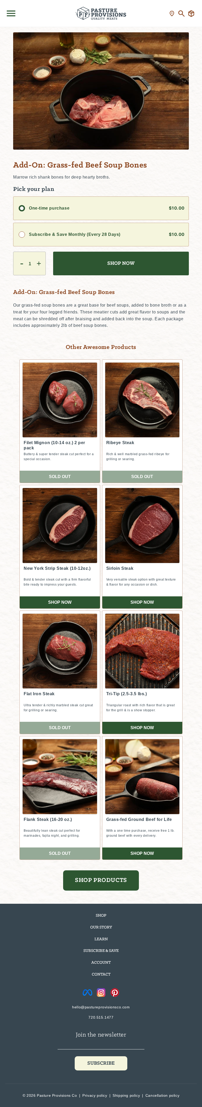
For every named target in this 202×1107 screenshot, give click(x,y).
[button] (11, 13)
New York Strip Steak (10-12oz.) (57, 568)
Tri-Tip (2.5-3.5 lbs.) (126, 694)
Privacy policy (94, 1095)
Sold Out (60, 476)
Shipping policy (126, 1095)
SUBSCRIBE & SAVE (101, 951)
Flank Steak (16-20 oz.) (48, 819)
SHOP (101, 915)
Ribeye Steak (120, 442)
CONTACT (101, 974)
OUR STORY (101, 927)
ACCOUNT (101, 963)
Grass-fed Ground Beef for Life (139, 819)
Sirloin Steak (120, 568)
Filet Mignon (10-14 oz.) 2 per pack (54, 445)
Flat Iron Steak (39, 694)
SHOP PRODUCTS (101, 880)
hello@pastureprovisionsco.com (101, 1007)
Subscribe (101, 1063)
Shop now (60, 602)
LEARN (101, 939)
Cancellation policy (162, 1095)
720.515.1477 (100, 1017)
